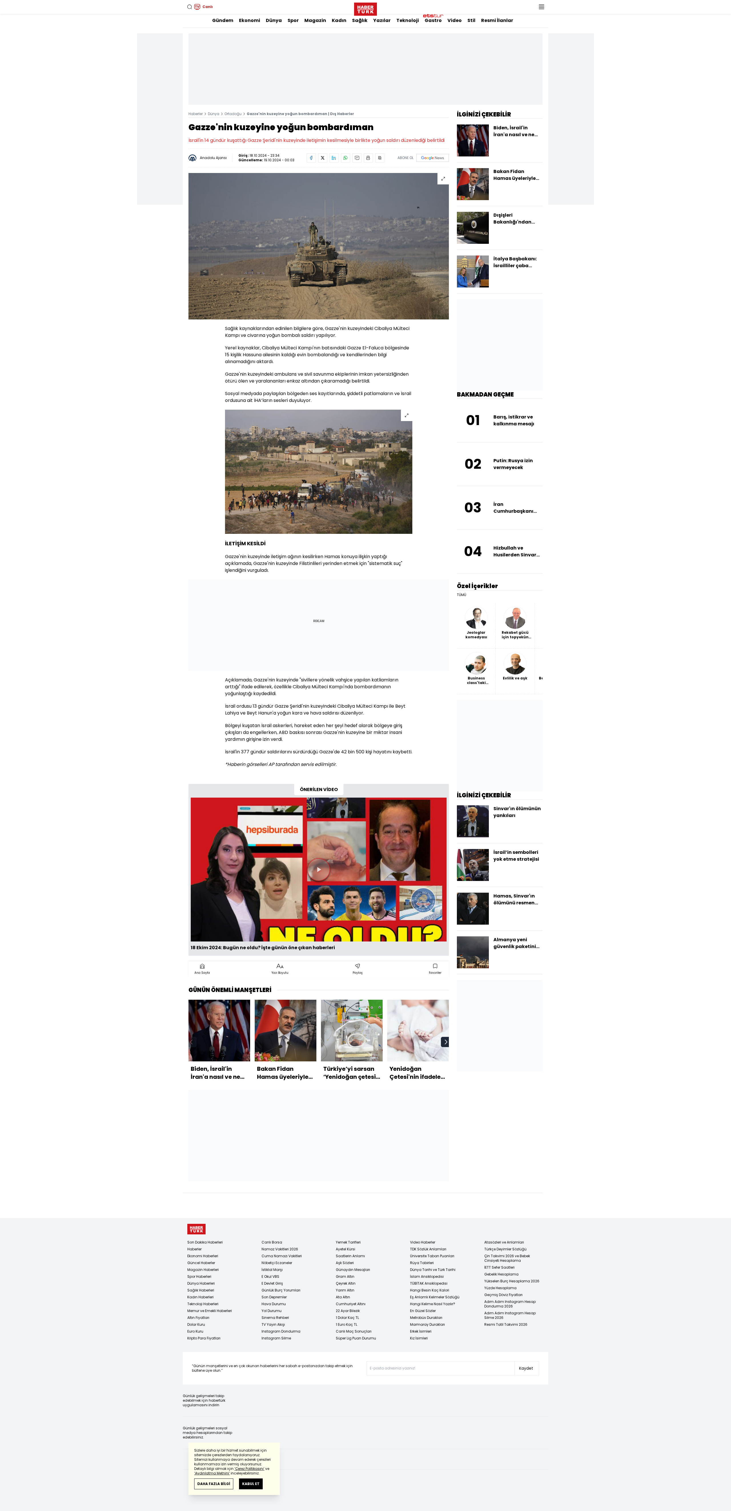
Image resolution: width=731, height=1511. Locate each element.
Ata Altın (343, 1297)
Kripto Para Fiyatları (203, 1338)
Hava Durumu (274, 1303)
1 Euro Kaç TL (346, 1324)
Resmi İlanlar (497, 20)
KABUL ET (251, 1483)
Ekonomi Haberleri (202, 1256)
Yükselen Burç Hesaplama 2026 (511, 1281)
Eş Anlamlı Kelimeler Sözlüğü (434, 1297)
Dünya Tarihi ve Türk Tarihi (432, 1269)
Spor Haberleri (199, 1276)
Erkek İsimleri (420, 1331)
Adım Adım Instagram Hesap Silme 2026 (510, 1315)
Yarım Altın (345, 1290)
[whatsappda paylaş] (345, 157)
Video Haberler (422, 1242)
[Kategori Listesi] (541, 7)
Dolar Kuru (196, 1324)
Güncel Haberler (201, 1262)
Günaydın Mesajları (353, 1269)
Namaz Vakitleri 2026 (280, 1249)
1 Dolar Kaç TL (347, 1317)
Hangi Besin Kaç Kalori (429, 1290)
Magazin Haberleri (203, 1269)
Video (454, 20)
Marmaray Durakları (427, 1324)
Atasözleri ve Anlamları (504, 1242)
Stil (471, 20)
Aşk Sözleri (345, 1262)
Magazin (315, 20)
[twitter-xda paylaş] (322, 157)
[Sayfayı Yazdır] (368, 157)
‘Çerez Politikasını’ (249, 1468)
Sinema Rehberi (275, 1317)
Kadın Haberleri (200, 1297)
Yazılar (382, 20)
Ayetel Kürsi (345, 1249)
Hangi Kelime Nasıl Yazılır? (432, 1303)
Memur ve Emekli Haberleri (209, 1310)
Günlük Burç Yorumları (281, 1290)
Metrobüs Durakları (426, 1317)
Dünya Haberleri (201, 1283)
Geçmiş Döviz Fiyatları (503, 1294)
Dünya (274, 20)
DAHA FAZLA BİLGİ (213, 1483)
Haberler (195, 113)
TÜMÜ (461, 595)
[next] (446, 1042)
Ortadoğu (233, 113)
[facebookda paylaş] (311, 157)
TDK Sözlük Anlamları (428, 1249)
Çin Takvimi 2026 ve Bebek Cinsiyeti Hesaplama (507, 1258)
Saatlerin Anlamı (350, 1256)
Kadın (339, 20)
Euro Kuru (195, 1331)
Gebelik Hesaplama (501, 1274)
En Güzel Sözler (423, 1310)
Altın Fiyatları (198, 1317)
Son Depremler (274, 1297)
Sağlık (359, 20)
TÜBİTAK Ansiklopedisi (428, 1283)
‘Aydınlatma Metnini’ (212, 1473)
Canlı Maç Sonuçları (353, 1331)
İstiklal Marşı (272, 1269)
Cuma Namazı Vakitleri (282, 1256)
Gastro (433, 20)
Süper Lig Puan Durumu (356, 1338)
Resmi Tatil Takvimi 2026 (505, 1324)
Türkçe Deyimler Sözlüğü (505, 1249)
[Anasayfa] (196, 1229)
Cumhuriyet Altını (351, 1303)
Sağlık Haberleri (200, 1290)
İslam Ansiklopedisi (427, 1276)
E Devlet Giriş (272, 1283)
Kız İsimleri (419, 1338)
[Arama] (189, 7)
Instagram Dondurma (281, 1331)
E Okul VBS (270, 1276)
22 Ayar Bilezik (348, 1310)
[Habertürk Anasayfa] (365, 8)
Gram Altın (345, 1276)
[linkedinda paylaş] (334, 157)
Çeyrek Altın (346, 1283)
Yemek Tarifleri (348, 1242)
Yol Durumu (272, 1310)
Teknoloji (407, 20)
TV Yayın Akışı (273, 1324)
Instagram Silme (276, 1338)
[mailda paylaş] (357, 157)
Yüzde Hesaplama (500, 1287)
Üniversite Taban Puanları (432, 1256)
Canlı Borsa (272, 1242)
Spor (293, 20)
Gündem (222, 20)
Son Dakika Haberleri (205, 1242)
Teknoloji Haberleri (202, 1303)
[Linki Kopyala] (379, 157)
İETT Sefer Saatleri (499, 1267)
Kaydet (526, 1368)
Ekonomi (249, 20)
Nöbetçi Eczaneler (277, 1262)
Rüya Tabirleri (422, 1262)
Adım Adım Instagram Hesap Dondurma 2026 (510, 1304)
